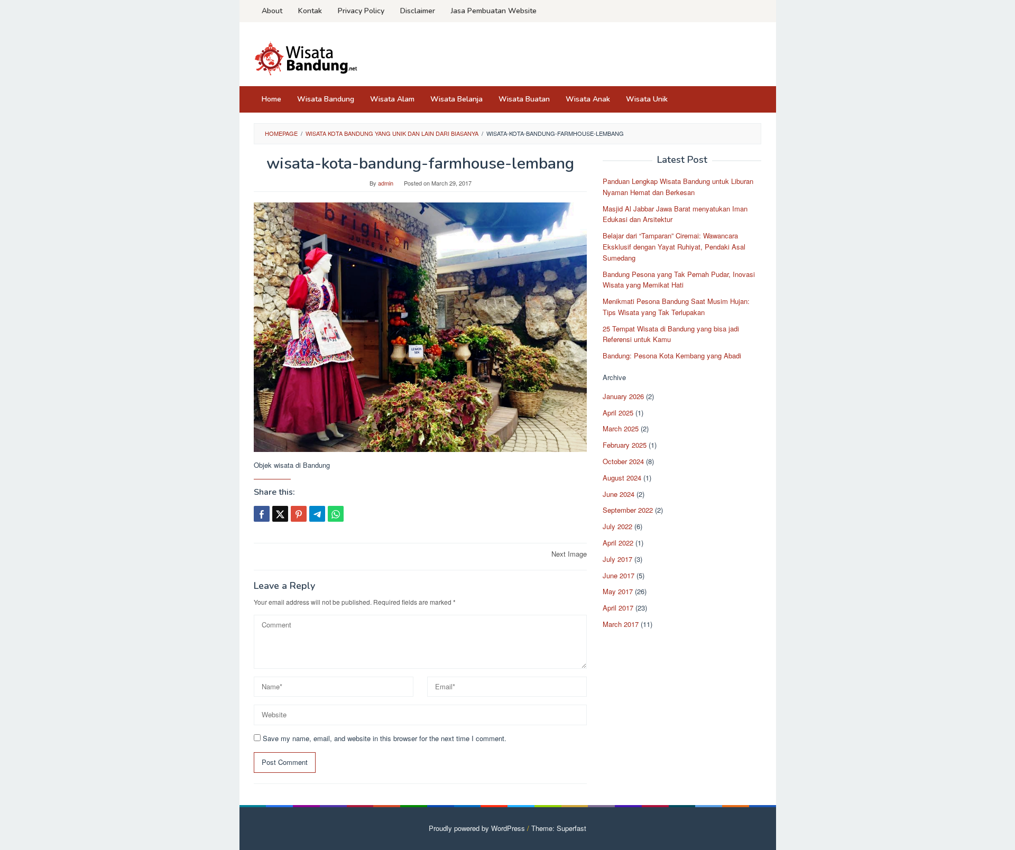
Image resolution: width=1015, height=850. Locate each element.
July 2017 (617, 559)
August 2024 (622, 478)
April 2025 (618, 413)
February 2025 (625, 445)
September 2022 (628, 510)
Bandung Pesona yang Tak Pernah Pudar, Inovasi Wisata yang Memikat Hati (679, 279)
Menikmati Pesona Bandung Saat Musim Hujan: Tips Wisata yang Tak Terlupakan (676, 306)
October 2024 (623, 461)
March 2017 (621, 624)
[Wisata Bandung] (306, 57)
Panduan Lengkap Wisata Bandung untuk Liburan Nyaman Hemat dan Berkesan (678, 186)
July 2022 (617, 526)
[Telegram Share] (317, 514)
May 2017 (618, 591)
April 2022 (618, 543)
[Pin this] (299, 514)
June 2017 (618, 575)
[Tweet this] (280, 514)
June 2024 (618, 494)
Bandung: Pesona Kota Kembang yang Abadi (672, 355)
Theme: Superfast (558, 828)
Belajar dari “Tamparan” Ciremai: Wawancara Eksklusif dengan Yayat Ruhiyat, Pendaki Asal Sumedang (674, 246)
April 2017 (618, 608)
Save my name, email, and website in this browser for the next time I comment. (384, 738)
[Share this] (262, 514)
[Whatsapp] (336, 514)
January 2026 (623, 396)
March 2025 (621, 428)
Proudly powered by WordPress (477, 828)
